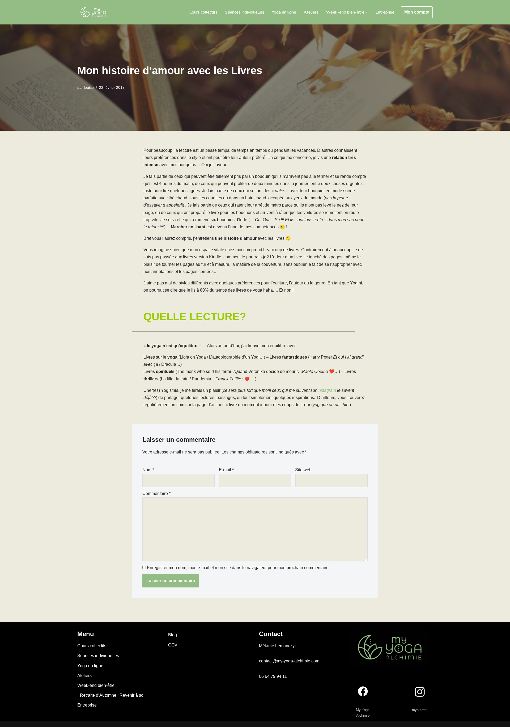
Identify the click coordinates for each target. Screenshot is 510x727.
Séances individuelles (244, 12)
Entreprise (384, 12)
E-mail (226, 470)
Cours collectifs (203, 12)
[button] (367, 12)
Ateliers (311, 12)
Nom (148, 470)
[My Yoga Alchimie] (93, 12)
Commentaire (156, 493)
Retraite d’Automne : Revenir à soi (112, 695)
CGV (172, 645)
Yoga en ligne (284, 12)
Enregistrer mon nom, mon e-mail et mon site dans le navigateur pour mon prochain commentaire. (238, 567)
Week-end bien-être (95, 685)
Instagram (326, 390)
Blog (172, 635)
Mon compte (416, 12)
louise (89, 87)
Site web (303, 470)
